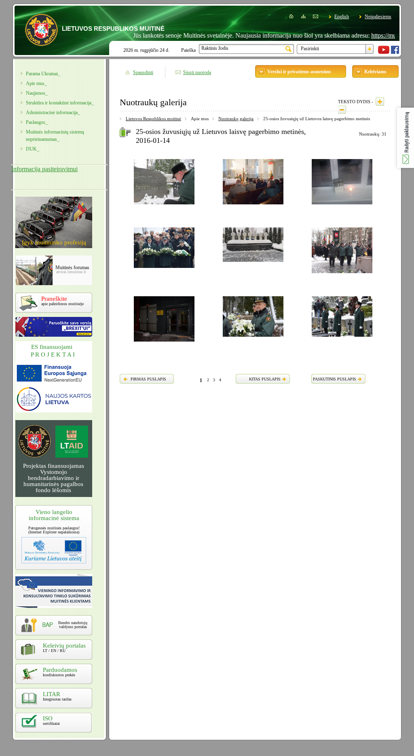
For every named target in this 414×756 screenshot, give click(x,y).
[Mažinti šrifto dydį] (342, 110)
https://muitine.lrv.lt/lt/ (385, 35)
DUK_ (32, 149)
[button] (405, 138)
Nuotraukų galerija (235, 118)
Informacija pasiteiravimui (44, 169)
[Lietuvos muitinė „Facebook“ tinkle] (395, 52)
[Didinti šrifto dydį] (380, 102)
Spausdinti (143, 72)
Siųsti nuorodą (197, 72)
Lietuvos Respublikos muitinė (153, 118)
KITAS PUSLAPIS (265, 379)
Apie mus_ (36, 83)
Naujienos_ (37, 93)
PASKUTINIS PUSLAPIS (334, 379)
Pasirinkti (310, 48)
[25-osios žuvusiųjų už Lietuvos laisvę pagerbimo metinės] (164, 205)
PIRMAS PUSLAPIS (148, 379)
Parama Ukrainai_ (43, 73)
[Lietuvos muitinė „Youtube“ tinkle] (383, 52)
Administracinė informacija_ (53, 112)
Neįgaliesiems (378, 16)
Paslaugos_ (37, 122)
